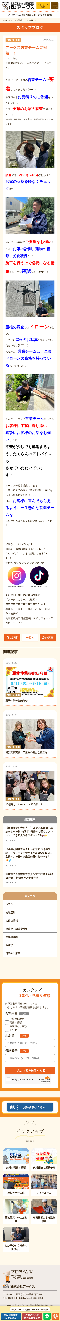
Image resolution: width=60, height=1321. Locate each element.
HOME (6, 20)
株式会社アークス (22, 1286)
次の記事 (47, 637)
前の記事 (12, 637)
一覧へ (30, 637)
